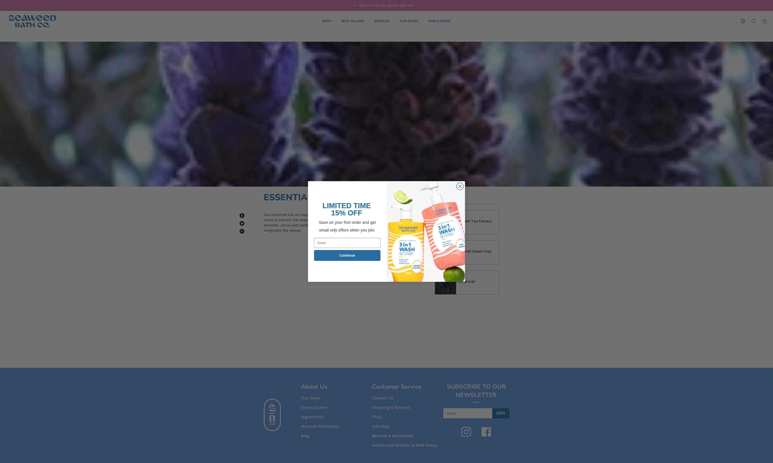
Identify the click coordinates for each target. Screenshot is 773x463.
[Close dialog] (459, 186)
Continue (347, 255)
